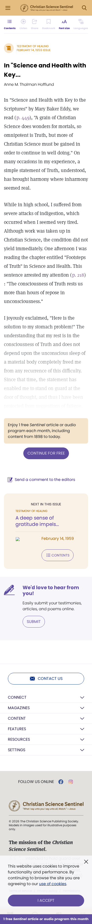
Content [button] (17, 718)
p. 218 (78, 275)
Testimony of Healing (33, 46)
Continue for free (46, 453)
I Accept (46, 900)
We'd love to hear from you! (51, 590)
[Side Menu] (8, 8)
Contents (60, 555)
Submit (34, 621)
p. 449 (22, 117)
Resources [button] (19, 739)
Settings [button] (16, 750)
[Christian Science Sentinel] (46, 8)
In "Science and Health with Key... (45, 70)
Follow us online (36, 782)
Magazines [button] (19, 708)
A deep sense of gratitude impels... (37, 521)
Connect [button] (17, 697)
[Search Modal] (84, 8)
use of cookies (52, 884)
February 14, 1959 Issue (34, 50)
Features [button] (17, 729)
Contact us (50, 678)
